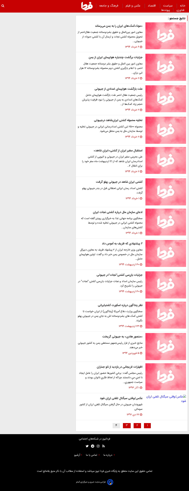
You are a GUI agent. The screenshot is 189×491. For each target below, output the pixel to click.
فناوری (180, 10)
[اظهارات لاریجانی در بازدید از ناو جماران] (165, 376)
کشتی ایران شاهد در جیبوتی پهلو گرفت (119, 182)
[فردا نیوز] (86, 6)
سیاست (168, 5)
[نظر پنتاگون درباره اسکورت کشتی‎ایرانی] (165, 315)
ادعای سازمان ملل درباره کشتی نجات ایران (117, 212)
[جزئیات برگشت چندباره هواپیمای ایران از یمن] (165, 67)
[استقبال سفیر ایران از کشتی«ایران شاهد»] (165, 160)
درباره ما (108, 455)
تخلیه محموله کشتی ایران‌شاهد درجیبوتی (118, 120)
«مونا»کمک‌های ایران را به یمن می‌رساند (118, 26)
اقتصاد (152, 5)
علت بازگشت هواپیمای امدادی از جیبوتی (118, 89)
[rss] (102, 446)
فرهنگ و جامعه (109, 5)
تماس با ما (92, 455)
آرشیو (77, 455)
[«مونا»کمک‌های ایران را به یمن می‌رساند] (165, 35)
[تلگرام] (91, 446)
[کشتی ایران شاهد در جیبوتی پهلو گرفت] (165, 191)
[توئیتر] (86, 446)
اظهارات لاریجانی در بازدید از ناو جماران (119, 367)
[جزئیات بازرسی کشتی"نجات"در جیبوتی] (165, 284)
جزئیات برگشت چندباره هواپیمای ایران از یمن (115, 57)
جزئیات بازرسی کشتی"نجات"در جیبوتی (119, 275)
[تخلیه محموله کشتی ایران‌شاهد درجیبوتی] (165, 130)
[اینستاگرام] (97, 446)
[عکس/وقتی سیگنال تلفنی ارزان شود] (165, 399)
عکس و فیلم (133, 5)
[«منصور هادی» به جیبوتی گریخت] (165, 346)
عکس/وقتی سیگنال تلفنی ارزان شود (121, 398)
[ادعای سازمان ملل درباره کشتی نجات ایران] (165, 222)
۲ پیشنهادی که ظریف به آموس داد (122, 243)
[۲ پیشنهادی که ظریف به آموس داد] (165, 253)
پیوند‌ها (165, 10)
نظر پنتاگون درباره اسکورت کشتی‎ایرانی (120, 305)
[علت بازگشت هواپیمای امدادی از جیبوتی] (165, 98)
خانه (182, 5)
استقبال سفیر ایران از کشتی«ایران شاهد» (118, 150)
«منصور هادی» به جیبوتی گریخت (122, 336)
